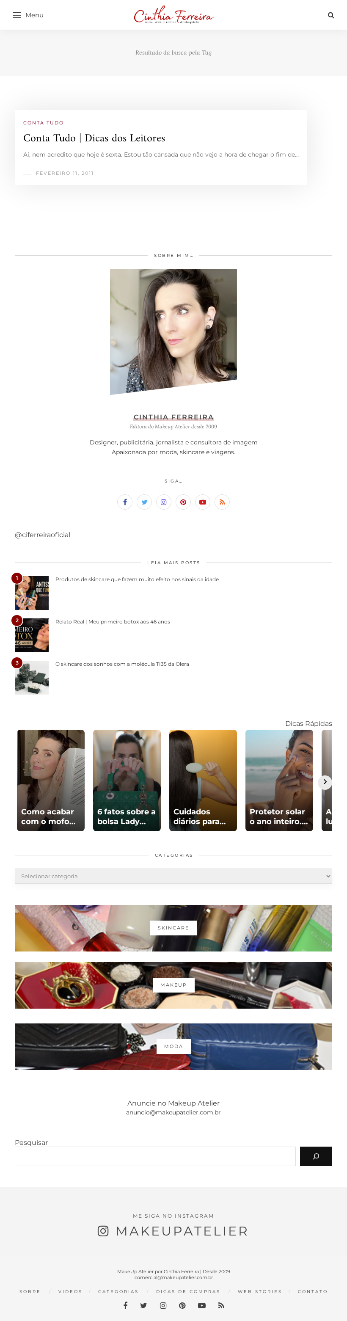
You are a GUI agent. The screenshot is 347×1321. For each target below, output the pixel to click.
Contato (313, 1291)
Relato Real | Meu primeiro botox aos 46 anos (112, 621)
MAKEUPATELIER (182, 1231)
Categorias (118, 1291)
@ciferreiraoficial (42, 535)
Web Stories (260, 1291)
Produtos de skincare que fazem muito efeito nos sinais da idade (137, 579)
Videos (70, 1291)
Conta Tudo (43, 123)
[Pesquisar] (316, 1156)
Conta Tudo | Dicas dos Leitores (94, 138)
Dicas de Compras (188, 1291)
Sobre (30, 1291)
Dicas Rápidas (308, 724)
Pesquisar (31, 1143)
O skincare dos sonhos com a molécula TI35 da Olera (122, 664)
